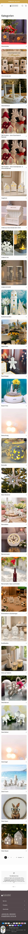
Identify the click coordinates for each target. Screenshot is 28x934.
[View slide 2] (15, 887)
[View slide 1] (13, 887)
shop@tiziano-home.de (9, 880)
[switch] (3, 932)
